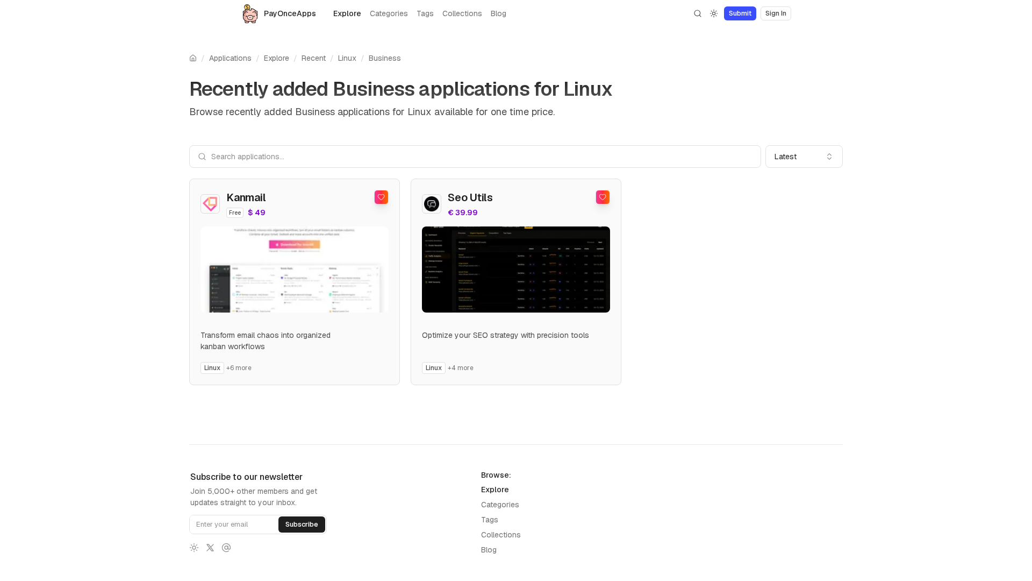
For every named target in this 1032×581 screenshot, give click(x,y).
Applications (230, 58)
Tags (425, 13)
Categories (389, 13)
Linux (347, 58)
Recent (314, 58)
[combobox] (804, 156)
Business (385, 58)
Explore (347, 13)
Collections (462, 13)
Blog (498, 13)
